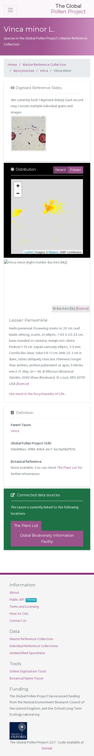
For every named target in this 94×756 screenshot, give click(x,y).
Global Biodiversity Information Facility (47, 538)
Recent (60, 170)
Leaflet (29, 252)
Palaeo (75, 170)
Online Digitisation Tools (28, 671)
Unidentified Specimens (27, 653)
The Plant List (67, 468)
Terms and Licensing (24, 607)
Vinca (44, 71)
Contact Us (18, 621)
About (14, 593)
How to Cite (19, 614)
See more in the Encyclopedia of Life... (37, 394)
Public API (23, 600)
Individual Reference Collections (34, 646)
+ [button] (18, 186)
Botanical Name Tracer (26, 678)
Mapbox (53, 252)
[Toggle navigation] (10, 10)
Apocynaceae (23, 71)
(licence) (82, 309)
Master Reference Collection (44, 65)
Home (12, 65)
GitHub (47, 748)
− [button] (18, 193)
